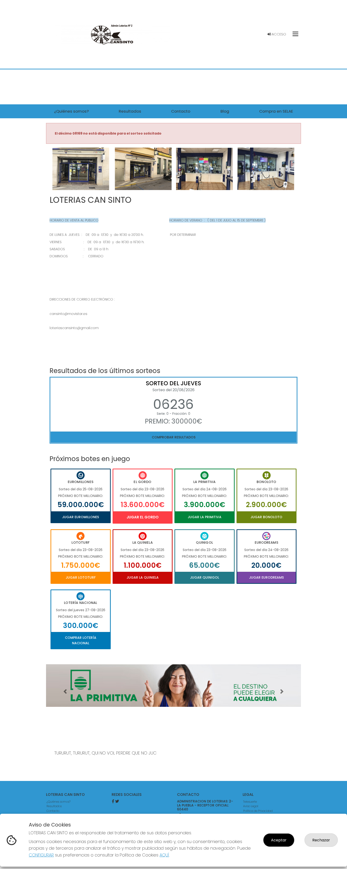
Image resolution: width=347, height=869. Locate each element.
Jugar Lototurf (81, 577)
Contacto (53, 811)
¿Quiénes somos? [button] (71, 111)
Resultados (54, 806)
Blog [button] (224, 111)
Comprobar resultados (173, 437)
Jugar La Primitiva (204, 517)
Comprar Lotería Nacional (80, 640)
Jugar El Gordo (143, 517)
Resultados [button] (130, 111)
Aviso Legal (250, 806)
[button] (65, 174)
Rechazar (321, 840)
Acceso (278, 34)
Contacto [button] (180, 111)
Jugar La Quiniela (143, 577)
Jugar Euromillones (80, 517)
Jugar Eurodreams (266, 577)
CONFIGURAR (41, 855)
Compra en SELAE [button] (276, 111)
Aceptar (279, 840)
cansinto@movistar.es (68, 313)
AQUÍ (164, 855)
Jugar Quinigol (204, 577)
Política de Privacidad (258, 811)
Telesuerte (250, 802)
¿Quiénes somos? (59, 802)
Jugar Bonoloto (266, 517)
